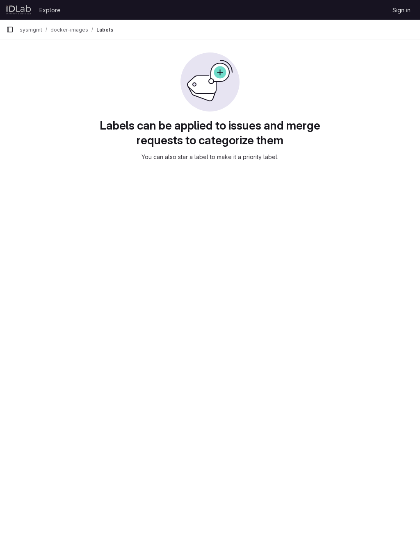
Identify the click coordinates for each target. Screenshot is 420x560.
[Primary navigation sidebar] (9, 29)
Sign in (402, 10)
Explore (50, 10)
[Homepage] (19, 9)
